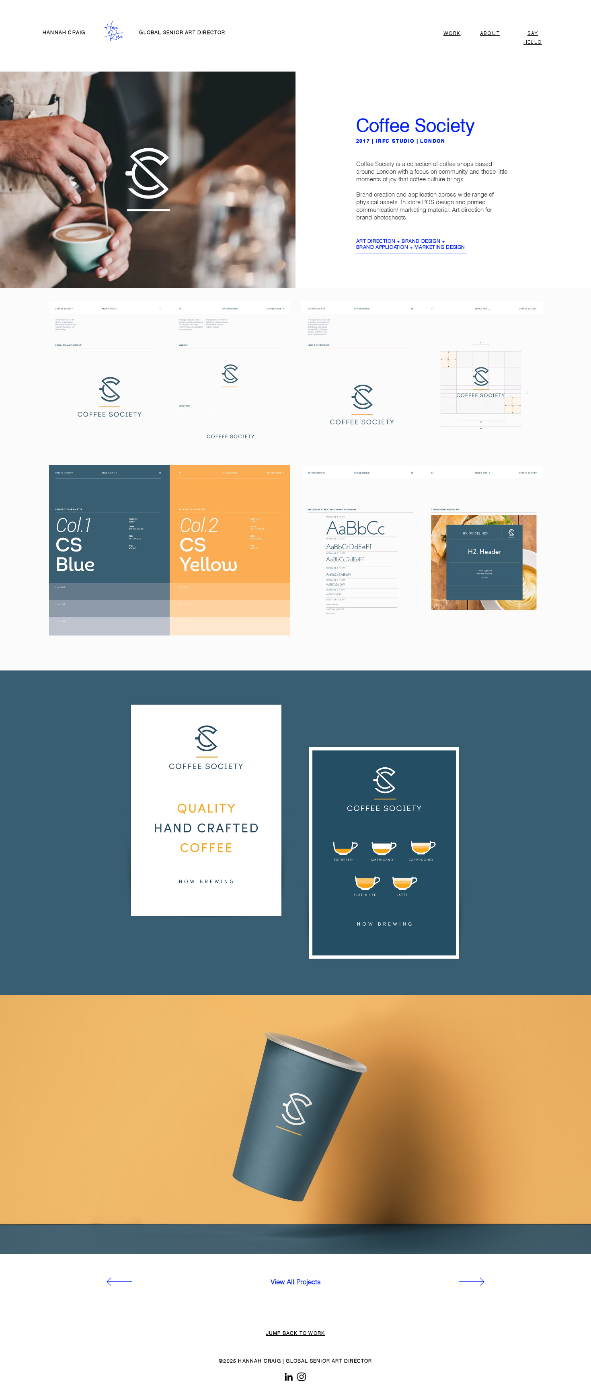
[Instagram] (301, 1376)
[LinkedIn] (288, 1376)
